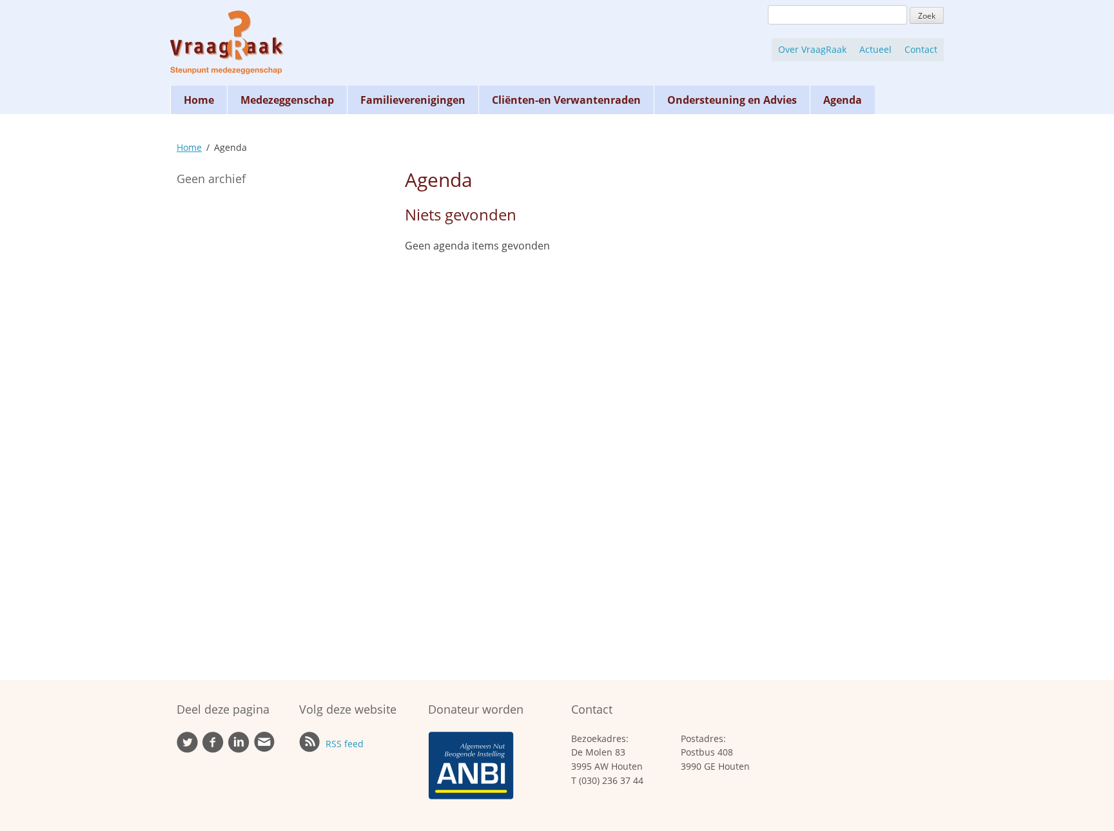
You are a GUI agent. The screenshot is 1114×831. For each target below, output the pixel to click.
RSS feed (343, 744)
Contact (920, 49)
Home (199, 100)
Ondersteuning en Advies (732, 100)
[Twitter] (187, 749)
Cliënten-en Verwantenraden (566, 100)
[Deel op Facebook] (213, 749)
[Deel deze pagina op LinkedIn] (238, 749)
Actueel (875, 49)
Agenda (842, 100)
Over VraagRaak (812, 49)
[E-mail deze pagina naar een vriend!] (264, 749)
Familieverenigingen (412, 100)
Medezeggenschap (287, 100)
